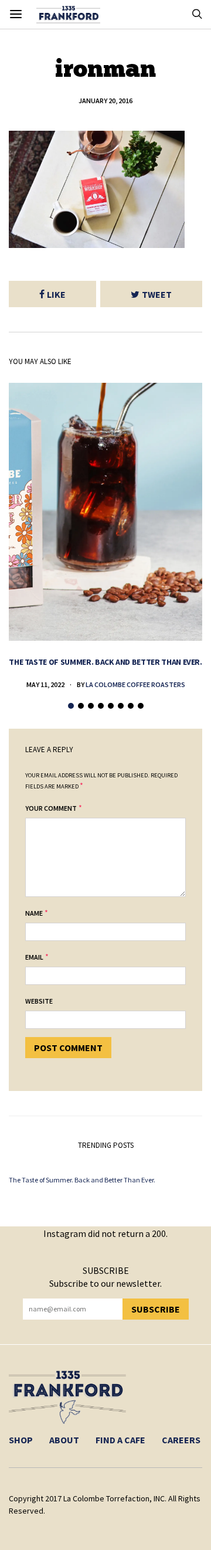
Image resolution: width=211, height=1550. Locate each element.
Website (39, 1001)
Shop (21, 1440)
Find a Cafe (120, 1440)
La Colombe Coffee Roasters (135, 684)
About (64, 1440)
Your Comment (51, 808)
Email (34, 957)
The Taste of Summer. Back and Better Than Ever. (105, 662)
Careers (181, 1440)
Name (34, 913)
